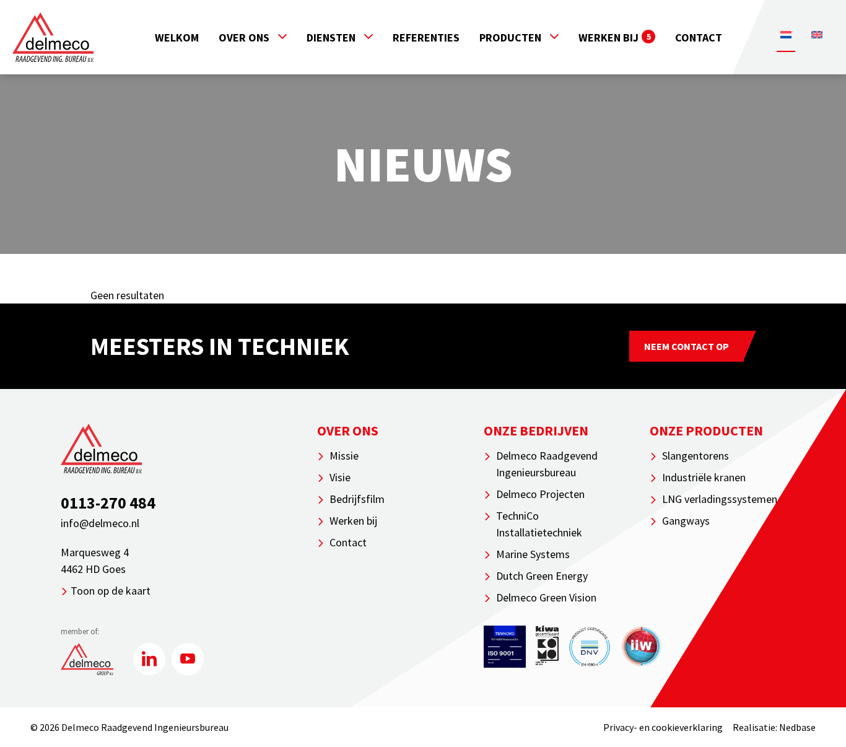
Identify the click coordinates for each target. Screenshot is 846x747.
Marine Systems (533, 554)
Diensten (331, 37)
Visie (340, 477)
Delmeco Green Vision (546, 597)
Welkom (177, 37)
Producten (510, 37)
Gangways (686, 520)
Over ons (244, 37)
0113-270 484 (108, 502)
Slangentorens (695, 455)
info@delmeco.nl (100, 523)
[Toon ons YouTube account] (188, 659)
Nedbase (797, 727)
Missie (344, 455)
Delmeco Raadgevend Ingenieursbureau (547, 463)
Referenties (426, 37)
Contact (698, 37)
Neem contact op (686, 346)
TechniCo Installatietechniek (539, 524)
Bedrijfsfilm (357, 499)
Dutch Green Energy (542, 576)
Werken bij (614, 37)
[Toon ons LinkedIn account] (149, 659)
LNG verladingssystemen (719, 499)
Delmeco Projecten (540, 494)
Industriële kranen (704, 477)
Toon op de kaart (110, 590)
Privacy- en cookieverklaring (663, 727)
